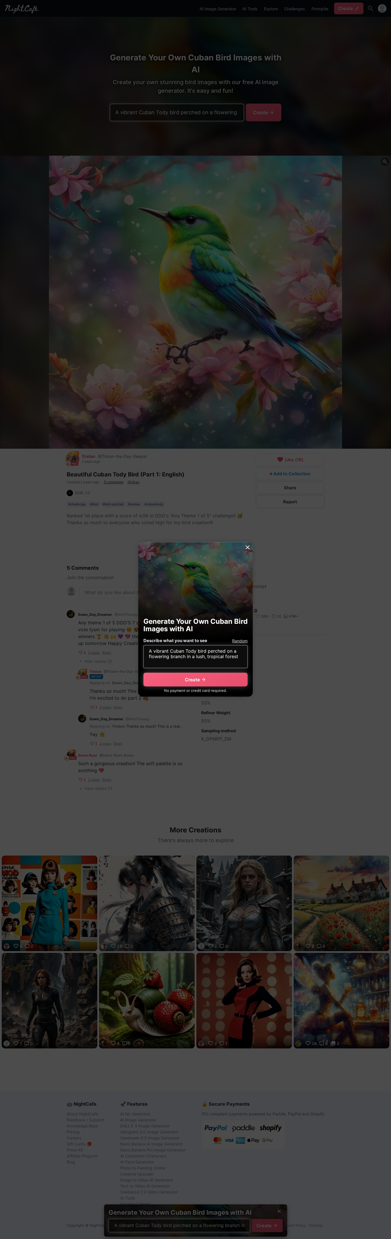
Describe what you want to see (175, 640)
